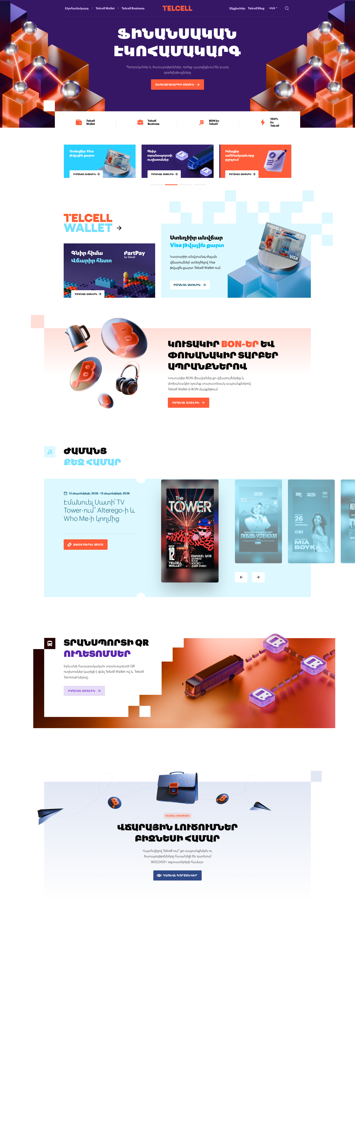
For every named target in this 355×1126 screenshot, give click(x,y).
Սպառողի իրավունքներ (244, 1031)
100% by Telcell (73, 1007)
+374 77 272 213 (257, 1071)
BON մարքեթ (130, 1016)
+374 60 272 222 (209, 1071)
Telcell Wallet (105, 8)
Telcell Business (133, 8)
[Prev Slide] (241, 577)
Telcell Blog (256, 8)
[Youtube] (224, 1087)
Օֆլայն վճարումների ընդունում (143, 995)
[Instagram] (214, 1087)
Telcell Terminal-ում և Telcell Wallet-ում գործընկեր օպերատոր (147, 988)
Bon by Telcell (72, 992)
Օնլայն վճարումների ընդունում (142, 1000)
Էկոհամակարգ (77, 8)
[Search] (286, 8)
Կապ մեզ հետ (209, 1007)
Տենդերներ (277, 1026)
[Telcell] (177, 8)
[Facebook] (203, 1087)
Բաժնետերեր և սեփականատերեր (222, 992)
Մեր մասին (207, 986)
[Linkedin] (234, 1087)
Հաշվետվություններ (253, 1026)
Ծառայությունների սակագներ (220, 997)
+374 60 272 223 (233, 1071)
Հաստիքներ (266, 986)
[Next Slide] (258, 577)
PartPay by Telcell (75, 997)
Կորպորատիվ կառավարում (218, 1026)
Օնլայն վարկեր (74, 1002)
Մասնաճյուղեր (209, 1017)
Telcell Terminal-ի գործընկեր (140, 1011)
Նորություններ (209, 1012)
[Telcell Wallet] (93, 223)
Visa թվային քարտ (76, 986)
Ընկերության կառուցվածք (217, 1002)
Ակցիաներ (237, 8)
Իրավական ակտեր (212, 1031)
